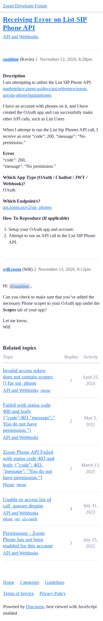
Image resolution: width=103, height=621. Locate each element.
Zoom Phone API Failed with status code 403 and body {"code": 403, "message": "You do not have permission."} (28, 464)
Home (8, 582)
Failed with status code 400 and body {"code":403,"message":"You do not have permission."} (29, 417)
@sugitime (19, 286)
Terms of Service (18, 593)
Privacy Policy (52, 593)
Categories (29, 582)
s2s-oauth (29, 519)
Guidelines (54, 582)
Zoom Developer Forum (25, 5)
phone (45, 390)
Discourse (35, 606)
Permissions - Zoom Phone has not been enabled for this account (28, 539)
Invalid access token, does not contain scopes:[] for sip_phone (28, 377)
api (17, 519)
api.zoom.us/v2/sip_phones (27, 207)
